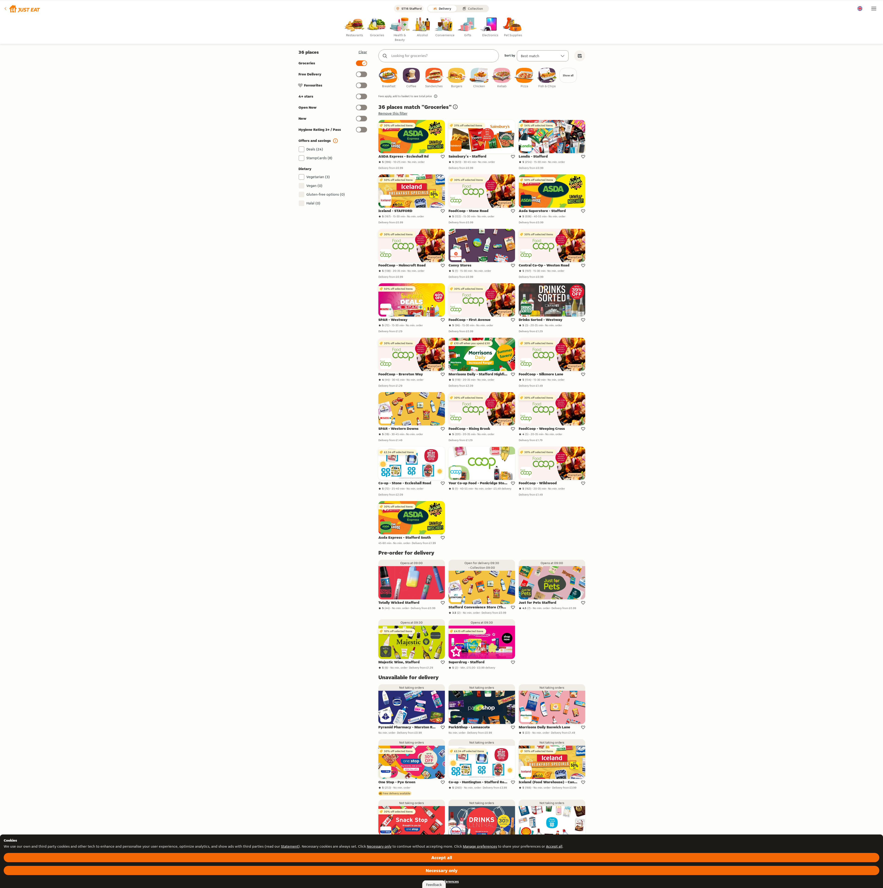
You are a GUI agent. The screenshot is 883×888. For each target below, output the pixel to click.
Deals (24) (314, 149)
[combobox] (443, 56)
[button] (22, 8)
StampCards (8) (319, 157)
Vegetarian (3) (318, 176)
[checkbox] (388, 78)
